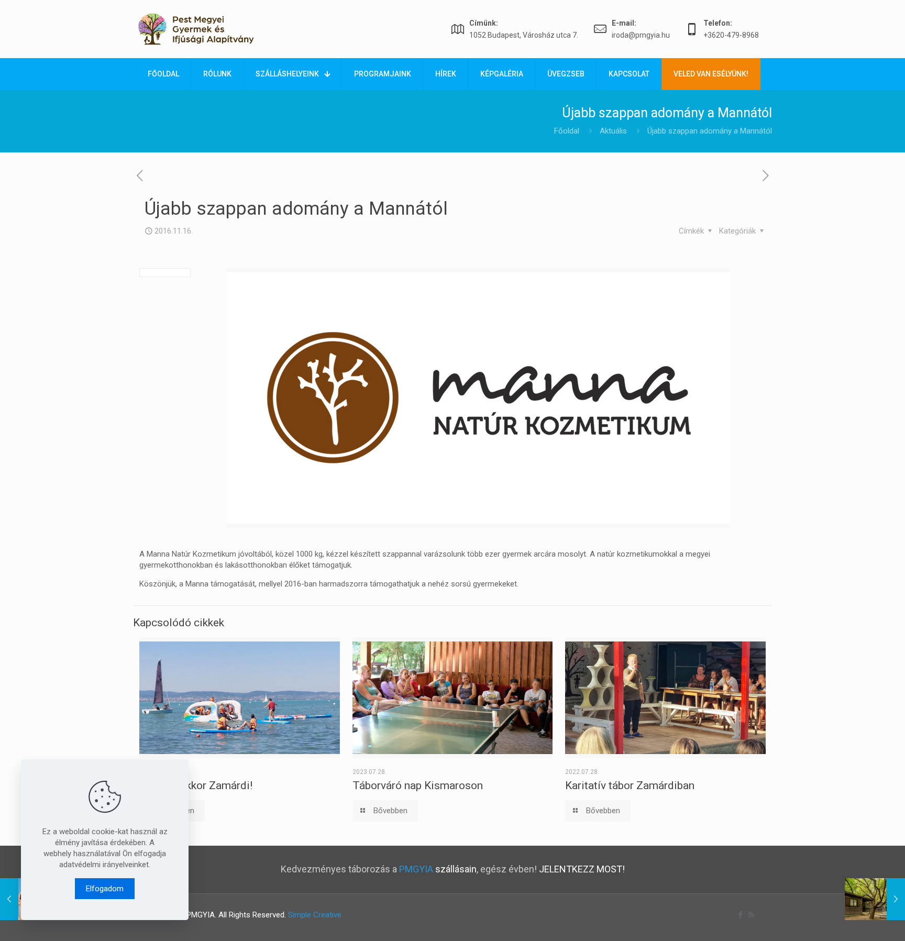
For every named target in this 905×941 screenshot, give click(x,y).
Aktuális (613, 131)
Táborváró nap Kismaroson (417, 785)
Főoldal (566, 131)
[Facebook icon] (740, 915)
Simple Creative (314, 915)
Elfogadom (105, 888)
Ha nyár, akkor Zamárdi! (195, 785)
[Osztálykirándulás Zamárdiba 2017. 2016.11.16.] (875, 899)
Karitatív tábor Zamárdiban (629, 785)
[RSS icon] (751, 915)
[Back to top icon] (855, 920)
